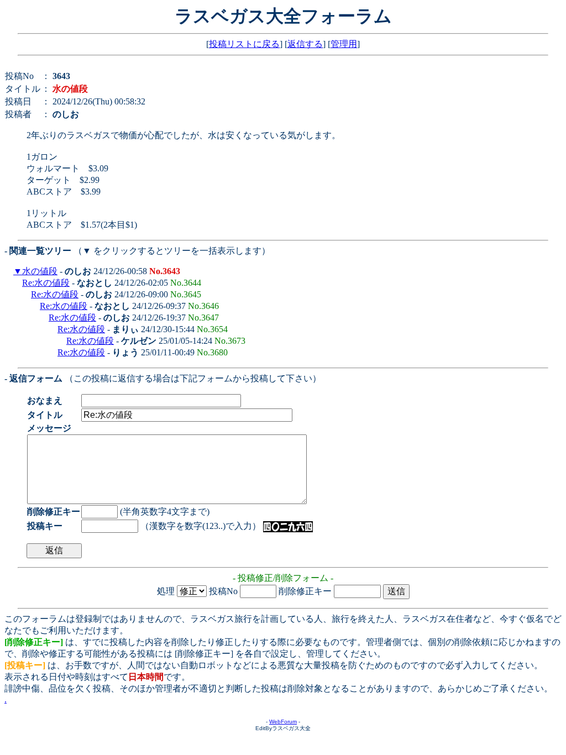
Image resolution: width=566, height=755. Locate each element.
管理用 (344, 44)
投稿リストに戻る (244, 44)
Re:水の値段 (46, 282)
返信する (305, 44)
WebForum (283, 722)
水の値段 (39, 271)
